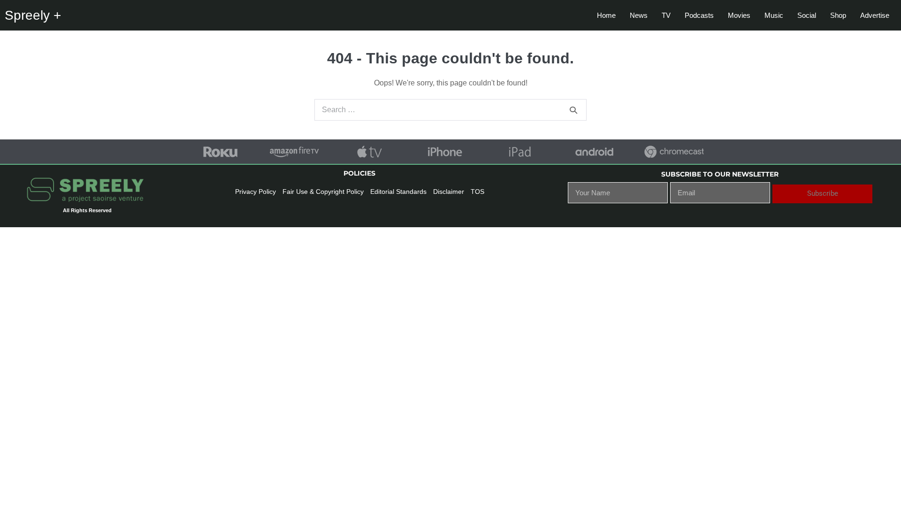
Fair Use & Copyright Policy (323, 191)
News (639, 15)
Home (606, 15)
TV (666, 15)
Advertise (874, 15)
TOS (477, 191)
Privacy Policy (255, 191)
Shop (838, 15)
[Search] (573, 109)
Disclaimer (448, 191)
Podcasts (699, 15)
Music (773, 15)
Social (806, 15)
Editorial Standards (398, 191)
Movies (739, 15)
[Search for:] (450, 110)
